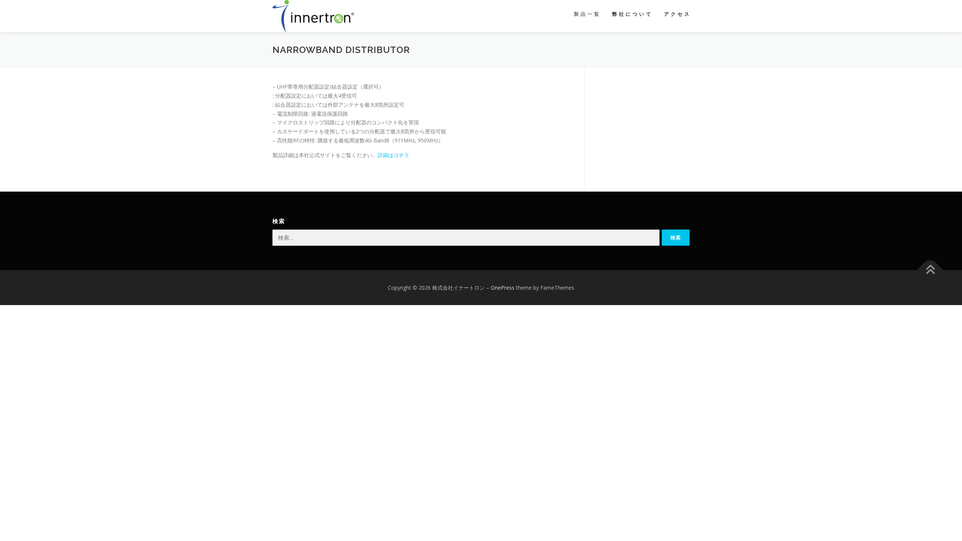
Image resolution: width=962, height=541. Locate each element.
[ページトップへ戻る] (930, 270)
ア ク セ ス (677, 14)
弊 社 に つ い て (631, 14)
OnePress (502, 287)
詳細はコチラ (393, 155)
